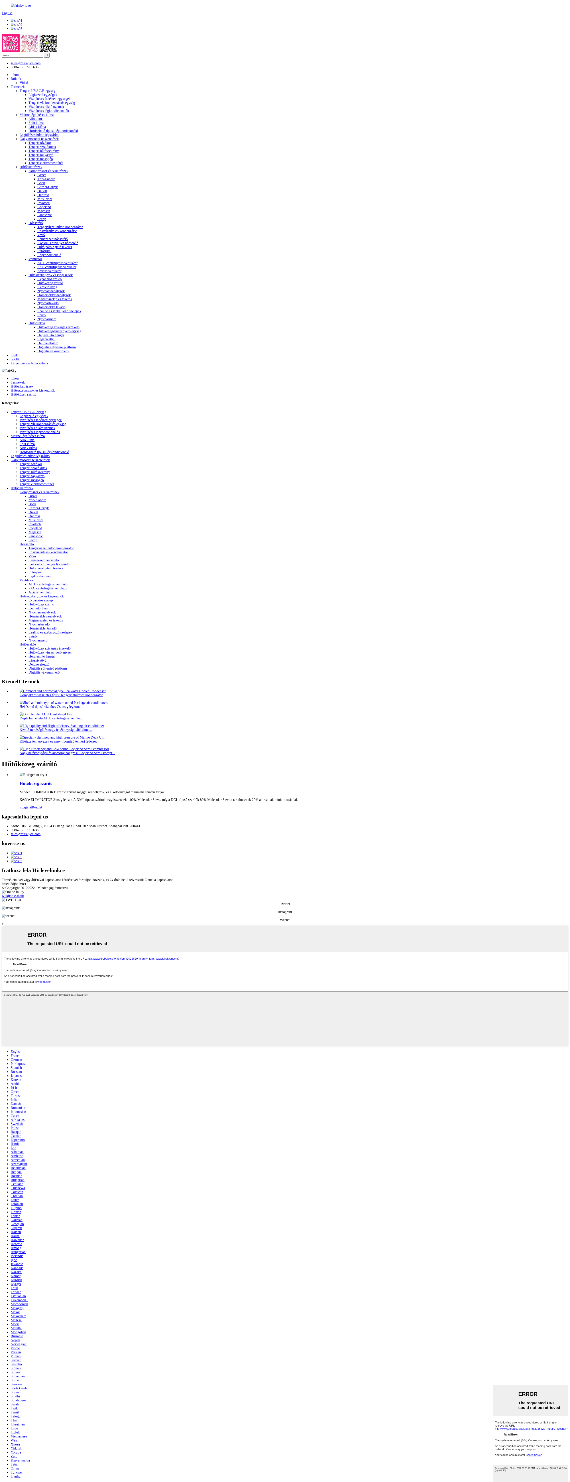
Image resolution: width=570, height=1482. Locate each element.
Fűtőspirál (44, 251)
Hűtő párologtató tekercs (54, 247)
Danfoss (43, 195)
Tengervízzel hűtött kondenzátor (60, 227)
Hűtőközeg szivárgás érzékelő (58, 327)
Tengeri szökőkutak (42, 147)
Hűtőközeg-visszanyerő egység (59, 331)
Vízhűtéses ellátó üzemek (46, 107)
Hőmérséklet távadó (51, 307)
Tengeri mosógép (40, 159)
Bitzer (41, 175)
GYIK (15, 359)
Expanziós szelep (49, 279)
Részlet (37, 807)
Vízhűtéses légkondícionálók (48, 111)
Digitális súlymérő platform (56, 347)
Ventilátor (35, 259)
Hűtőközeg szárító (50, 283)
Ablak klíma (37, 127)
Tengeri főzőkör (39, 143)
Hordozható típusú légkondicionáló (53, 131)
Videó (24, 83)
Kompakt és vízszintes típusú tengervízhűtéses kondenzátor (61, 695)
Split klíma (36, 123)
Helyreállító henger (50, 335)
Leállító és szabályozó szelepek (59, 311)
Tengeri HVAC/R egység (37, 91)
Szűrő (41, 315)
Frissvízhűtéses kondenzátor (57, 231)
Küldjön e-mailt (13, 896)
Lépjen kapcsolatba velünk (29, 363)
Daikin (42, 191)
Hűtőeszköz (36, 323)
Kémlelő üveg (47, 287)
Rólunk (16, 79)
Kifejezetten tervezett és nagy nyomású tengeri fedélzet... (59, 741)
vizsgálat (26, 807)
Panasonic (44, 215)
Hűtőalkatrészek (31, 167)
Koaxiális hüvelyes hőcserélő (57, 243)
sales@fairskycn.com (26, 834)
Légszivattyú (46, 339)
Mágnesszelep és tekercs (54, 299)
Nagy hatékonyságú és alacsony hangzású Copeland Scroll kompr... (67, 753)
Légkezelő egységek (42, 95)
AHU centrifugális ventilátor (57, 263)
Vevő (41, 235)
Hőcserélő (35, 223)
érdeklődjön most (14, 884)
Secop (41, 219)
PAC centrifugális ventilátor (56, 267)
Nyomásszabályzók (51, 291)
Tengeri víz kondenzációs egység (51, 103)
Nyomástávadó (48, 303)
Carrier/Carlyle (47, 187)
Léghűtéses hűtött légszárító (39, 135)
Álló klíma (35, 119)
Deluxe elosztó (47, 343)
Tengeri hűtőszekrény (43, 151)
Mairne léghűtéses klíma (37, 115)
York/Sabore (46, 179)
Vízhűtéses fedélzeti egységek (49, 99)
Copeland (44, 207)
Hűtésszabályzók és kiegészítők (50, 275)
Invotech (43, 203)
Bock (41, 183)
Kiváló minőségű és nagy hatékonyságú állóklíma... (56, 730)
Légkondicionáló (49, 255)
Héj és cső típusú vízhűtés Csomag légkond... (51, 707)
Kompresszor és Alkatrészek (48, 171)
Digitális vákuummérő (53, 351)
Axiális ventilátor (49, 271)
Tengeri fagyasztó (40, 155)
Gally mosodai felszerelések (39, 139)
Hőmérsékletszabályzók (54, 295)
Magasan (43, 211)
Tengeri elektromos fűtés (45, 163)
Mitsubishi (44, 199)
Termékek (18, 87)
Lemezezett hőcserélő (52, 239)
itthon (15, 75)
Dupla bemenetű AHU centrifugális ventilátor (51, 718)
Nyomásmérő (46, 319)
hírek (14, 355)
